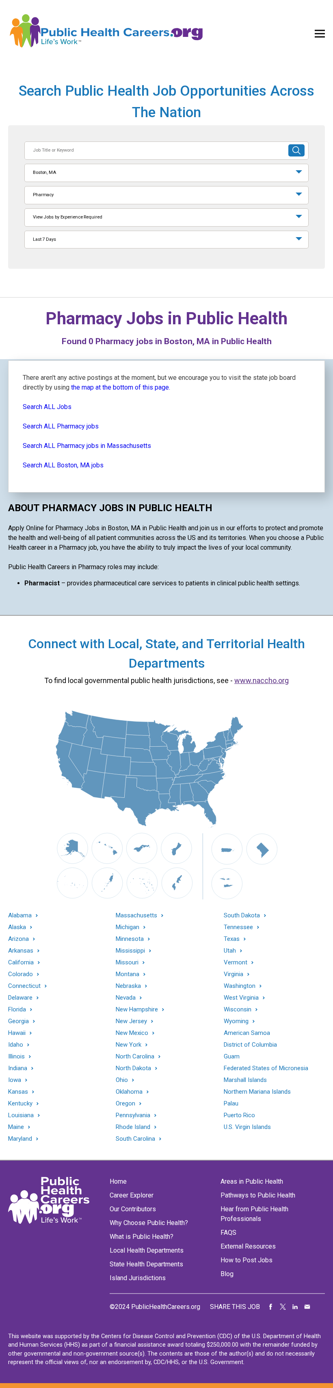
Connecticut (24, 986)
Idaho (15, 1044)
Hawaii (17, 1033)
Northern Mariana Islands (257, 1091)
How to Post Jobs (246, 1260)
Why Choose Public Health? (149, 1223)
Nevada (126, 997)
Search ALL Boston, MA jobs (63, 465)
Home (118, 1181)
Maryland (20, 1138)
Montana (127, 974)
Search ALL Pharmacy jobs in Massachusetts (87, 446)
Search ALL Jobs (47, 407)
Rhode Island (133, 1127)
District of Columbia (250, 1044)
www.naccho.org (261, 680)
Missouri (127, 962)
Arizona (18, 939)
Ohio (122, 1080)
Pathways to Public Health (258, 1195)
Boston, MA (44, 172)
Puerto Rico (239, 1115)
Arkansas (20, 950)
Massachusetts (136, 915)
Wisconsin (237, 1009)
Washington (239, 986)
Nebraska (128, 986)
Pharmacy (43, 194)
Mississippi (130, 950)
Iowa (14, 1080)
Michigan (127, 927)
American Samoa (247, 1033)
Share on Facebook (271, 1307)
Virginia (233, 974)
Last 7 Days (44, 239)
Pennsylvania (133, 1115)
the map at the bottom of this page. (120, 387)
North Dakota (133, 1068)
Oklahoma (129, 1091)
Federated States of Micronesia (266, 1068)
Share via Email (307, 1307)
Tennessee (238, 927)
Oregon (125, 1103)
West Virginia (241, 997)
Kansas (18, 1091)
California (21, 962)
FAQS (228, 1232)
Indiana (17, 1068)
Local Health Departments (147, 1250)
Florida (17, 1009)
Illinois (16, 1056)
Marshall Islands (245, 1080)
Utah (230, 950)
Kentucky (20, 1103)
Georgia (18, 1021)
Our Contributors (133, 1209)
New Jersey (131, 1021)
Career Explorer (132, 1195)
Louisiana (21, 1115)
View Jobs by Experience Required (67, 217)
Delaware (20, 997)
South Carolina (135, 1138)
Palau (231, 1103)
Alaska (17, 927)
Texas (232, 939)
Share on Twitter (283, 1307)
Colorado (20, 974)
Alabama (20, 915)
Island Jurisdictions (138, 1278)
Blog (227, 1274)
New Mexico (132, 1033)
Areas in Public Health (252, 1181)
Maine (16, 1127)
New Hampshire (137, 1009)
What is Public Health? (141, 1236)
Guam (232, 1056)
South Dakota (242, 915)
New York (128, 1044)
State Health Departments (146, 1264)
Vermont (235, 962)
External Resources (248, 1246)
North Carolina (135, 1056)
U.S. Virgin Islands (247, 1127)
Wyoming (236, 1021)
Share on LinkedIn (295, 1307)
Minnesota (130, 939)
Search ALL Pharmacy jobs (61, 426)
